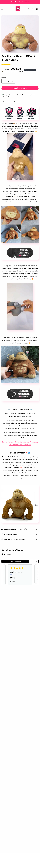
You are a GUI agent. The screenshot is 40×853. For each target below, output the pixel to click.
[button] (2, 8)
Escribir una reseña (15, 561)
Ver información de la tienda (12, 102)
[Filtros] (32, 561)
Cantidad (3, 77)
